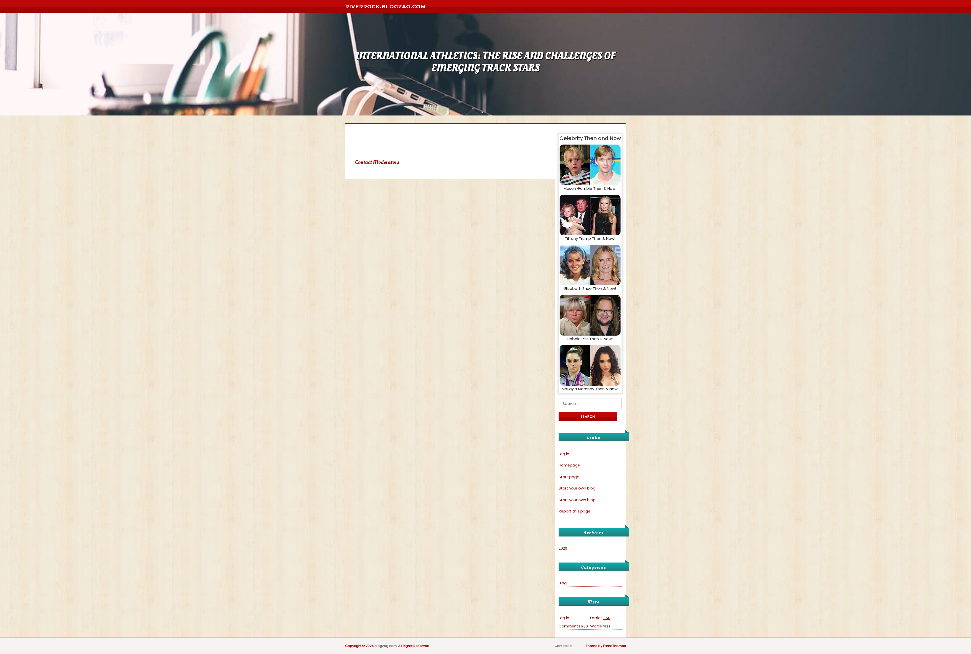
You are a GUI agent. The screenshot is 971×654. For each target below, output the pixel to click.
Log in (564, 453)
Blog (563, 583)
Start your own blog (577, 488)
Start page (569, 476)
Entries (600, 617)
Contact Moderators (377, 162)
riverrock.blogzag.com (385, 7)
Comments (573, 626)
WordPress (600, 626)
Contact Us (563, 645)
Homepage (569, 465)
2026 (563, 548)
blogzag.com (385, 645)
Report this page (574, 511)
